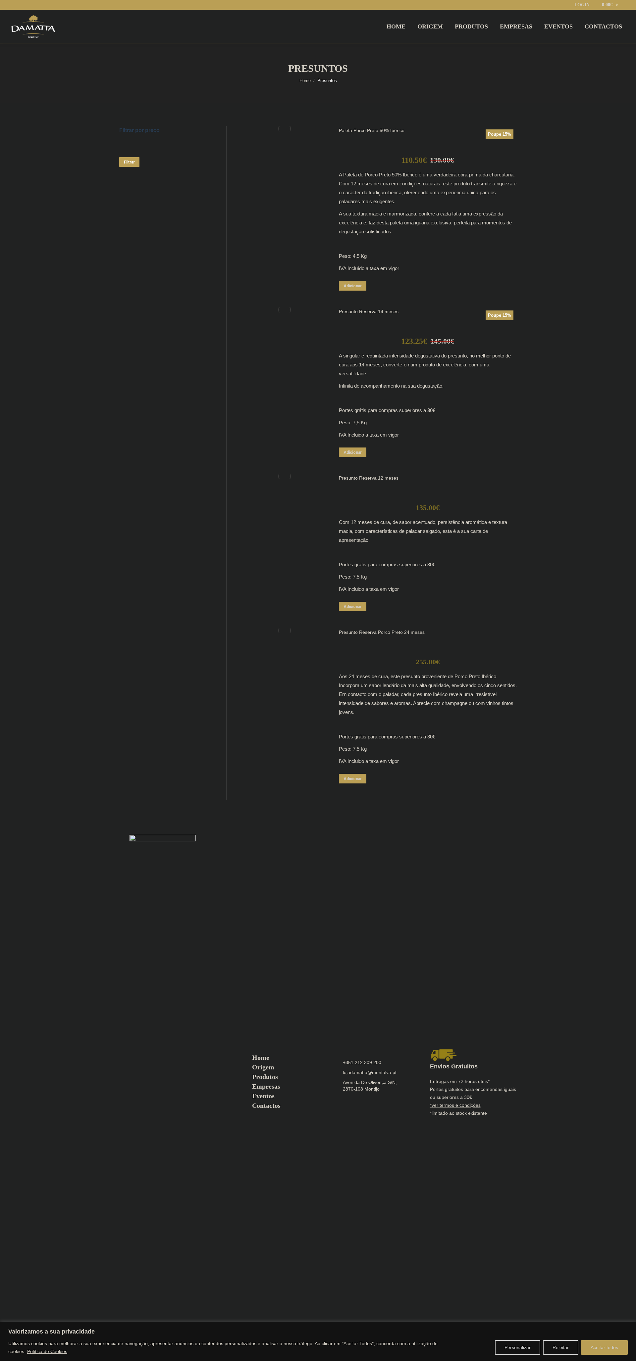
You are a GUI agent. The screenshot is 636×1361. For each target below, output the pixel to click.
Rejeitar (561, 1347)
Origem (263, 1067)
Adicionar (353, 286)
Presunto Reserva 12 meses (368, 478)
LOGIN (582, 4)
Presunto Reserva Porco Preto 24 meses (382, 632)
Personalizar (517, 1347)
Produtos (265, 1076)
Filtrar (129, 162)
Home (260, 1057)
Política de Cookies (47, 1351)
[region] (318, 1341)
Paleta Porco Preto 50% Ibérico (371, 130)
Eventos (263, 1096)
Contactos (266, 1105)
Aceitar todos (604, 1347)
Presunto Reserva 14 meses (368, 311)
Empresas (266, 1086)
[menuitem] (396, 26)
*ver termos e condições (455, 1105)
